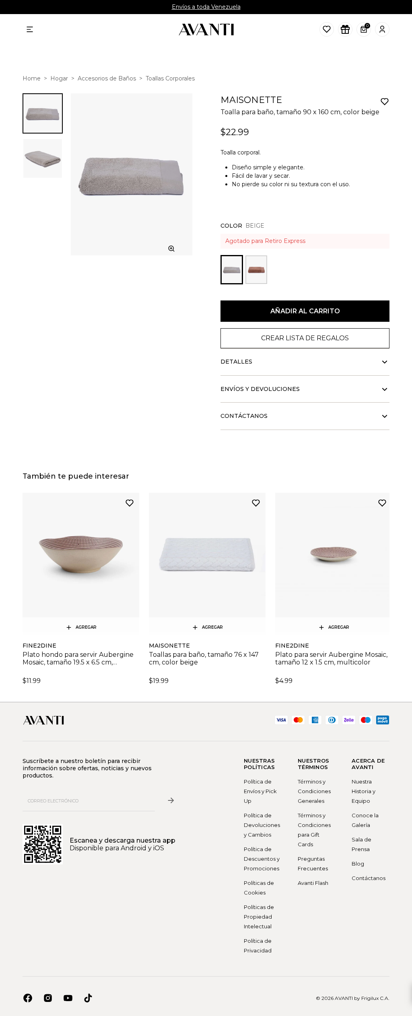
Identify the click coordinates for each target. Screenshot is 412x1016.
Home (32, 78)
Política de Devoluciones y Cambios (262, 825)
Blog (358, 863)
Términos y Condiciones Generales (314, 791)
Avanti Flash (313, 883)
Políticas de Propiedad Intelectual (259, 917)
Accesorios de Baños (107, 78)
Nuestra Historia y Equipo (363, 791)
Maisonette (251, 100)
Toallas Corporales (170, 78)
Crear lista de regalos (305, 338)
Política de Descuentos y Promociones (262, 859)
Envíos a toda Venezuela (206, 6)
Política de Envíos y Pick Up (260, 791)
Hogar (59, 78)
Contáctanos (368, 878)
